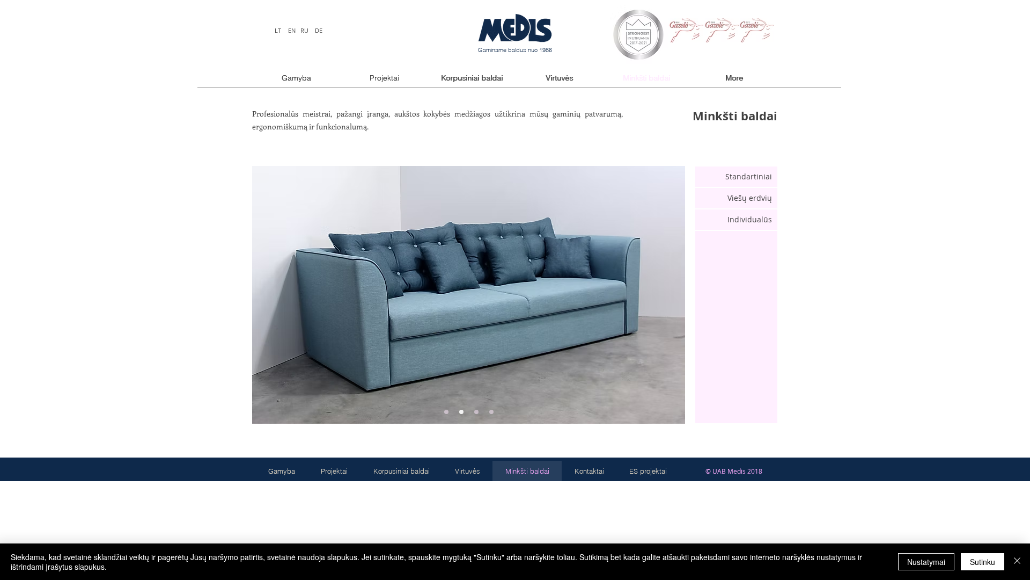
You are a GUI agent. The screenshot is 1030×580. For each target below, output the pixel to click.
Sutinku (982, 561)
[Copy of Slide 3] (491, 412)
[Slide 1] (446, 412)
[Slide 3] (476, 412)
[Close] (1017, 561)
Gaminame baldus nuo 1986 (515, 50)
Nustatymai (926, 561)
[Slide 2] (461, 412)
